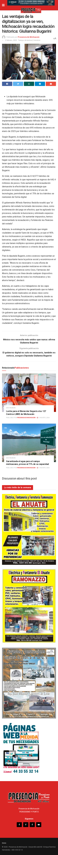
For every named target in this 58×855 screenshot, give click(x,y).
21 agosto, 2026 (44, 417)
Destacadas (11, 408)
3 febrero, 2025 (11, 40)
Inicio (4, 843)
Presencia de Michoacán (28, 37)
